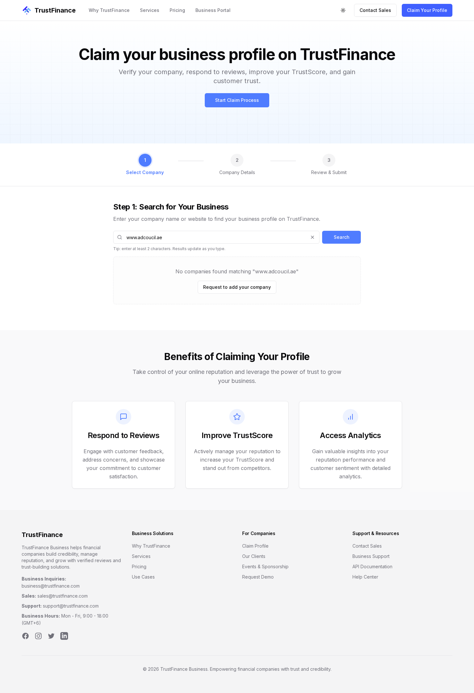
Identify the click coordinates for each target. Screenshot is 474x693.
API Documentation (372, 566)
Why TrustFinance (109, 10)
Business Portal (213, 10)
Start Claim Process (237, 100)
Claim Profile (255, 546)
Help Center (365, 577)
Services (149, 10)
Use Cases (143, 577)
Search (342, 237)
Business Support (371, 556)
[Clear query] (312, 237)
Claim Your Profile (427, 10)
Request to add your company (237, 287)
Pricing (177, 10)
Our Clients (253, 556)
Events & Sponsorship (265, 566)
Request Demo (258, 577)
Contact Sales (375, 10)
